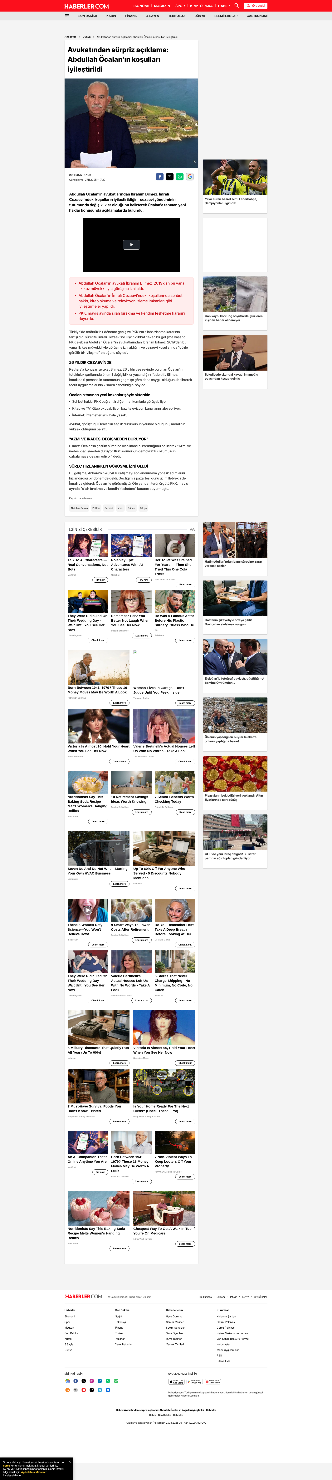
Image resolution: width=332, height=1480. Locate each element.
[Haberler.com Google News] (68, 1381)
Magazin (70, 1327)
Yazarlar (120, 1338)
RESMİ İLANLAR (225, 16)
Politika (96, 508)
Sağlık (118, 1316)
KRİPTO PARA (201, 6)
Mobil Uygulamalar (228, 1349)
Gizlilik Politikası (226, 1322)
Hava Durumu (174, 1316)
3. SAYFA (152, 16)
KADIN (111, 16)
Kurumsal (223, 1310)
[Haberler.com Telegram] (100, 1390)
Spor (67, 1322)
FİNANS (131, 16)
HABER (224, 6)
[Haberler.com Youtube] (84, 1390)
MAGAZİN (162, 6)
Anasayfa (70, 36)
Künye (245, 1296)
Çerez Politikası (226, 1327)
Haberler (70, 1310)
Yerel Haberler (124, 1344)
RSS (219, 1355)
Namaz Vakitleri (175, 1322)
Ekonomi (70, 1316)
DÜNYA (200, 16)
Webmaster (223, 1344)
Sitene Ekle (223, 1361)
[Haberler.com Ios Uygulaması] (176, 1382)
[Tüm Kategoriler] (67, 15)
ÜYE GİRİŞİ (258, 5)
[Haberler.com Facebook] (76, 1381)
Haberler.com (174, 1310)
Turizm (119, 1333)
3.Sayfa (69, 1344)
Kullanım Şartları (226, 1316)
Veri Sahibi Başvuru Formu (233, 1338)
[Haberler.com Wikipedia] (76, 1390)
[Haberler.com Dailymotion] (108, 1390)
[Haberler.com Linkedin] (100, 1381)
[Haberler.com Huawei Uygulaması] (213, 1382)
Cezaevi (109, 508)
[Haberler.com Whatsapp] (108, 1381)
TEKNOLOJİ (176, 16)
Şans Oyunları (174, 1333)
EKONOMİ (141, 6)
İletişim (233, 1296)
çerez (6, 1465)
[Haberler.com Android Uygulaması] (195, 1382)
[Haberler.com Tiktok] (92, 1390)
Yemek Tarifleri (175, 1344)
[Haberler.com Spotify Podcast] (116, 1381)
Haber (152, 1415)
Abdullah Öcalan (79, 508)
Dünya (87, 36)
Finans (119, 1327)
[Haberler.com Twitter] (84, 1381)
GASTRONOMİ (257, 16)
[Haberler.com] (84, 1297)
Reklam (221, 1296)
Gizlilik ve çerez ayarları (139, 1422)
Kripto (68, 1338)
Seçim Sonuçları (175, 1327)
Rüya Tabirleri (174, 1338)
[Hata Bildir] (159, 1422)
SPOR (180, 6)
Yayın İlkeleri (260, 1296)
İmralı (120, 508)
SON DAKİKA (87, 16)
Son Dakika (71, 1333)
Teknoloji (120, 1322)
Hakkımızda (205, 1296)
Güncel (131, 508)
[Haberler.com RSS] (68, 1390)
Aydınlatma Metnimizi (34, 1472)
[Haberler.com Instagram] (92, 1381)
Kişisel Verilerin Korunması (232, 1333)
